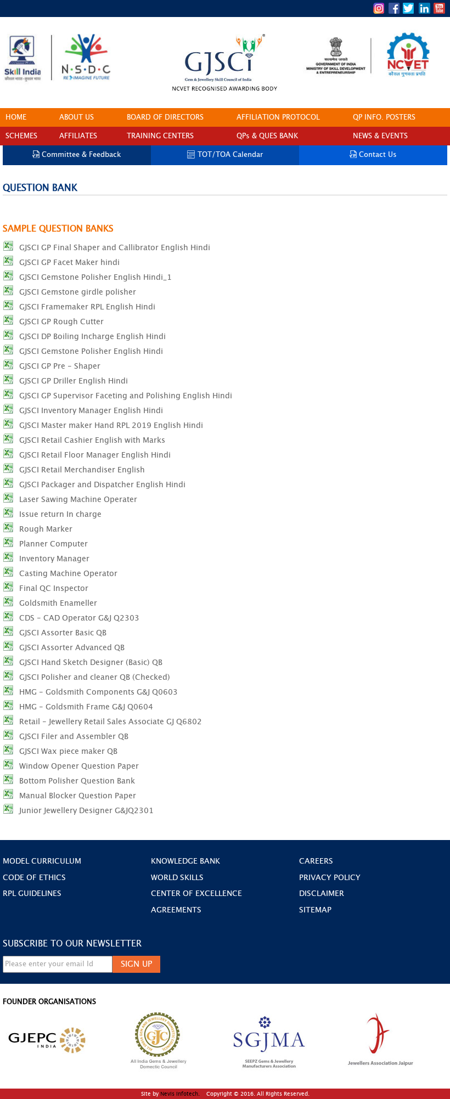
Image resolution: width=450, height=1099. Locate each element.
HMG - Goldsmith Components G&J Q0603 (98, 692)
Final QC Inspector (53, 588)
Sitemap (315, 910)
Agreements (176, 910)
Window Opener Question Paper (79, 766)
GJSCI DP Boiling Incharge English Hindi (92, 336)
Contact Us (378, 155)
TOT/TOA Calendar (230, 155)
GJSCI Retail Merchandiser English (82, 470)
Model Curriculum (42, 861)
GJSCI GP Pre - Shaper (59, 366)
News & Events (380, 136)
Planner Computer (53, 544)
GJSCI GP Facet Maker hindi (69, 262)
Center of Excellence (196, 894)
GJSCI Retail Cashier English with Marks (92, 440)
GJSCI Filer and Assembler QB (73, 736)
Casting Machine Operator (68, 574)
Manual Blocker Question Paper (77, 796)
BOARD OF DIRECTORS (165, 117)
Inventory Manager (54, 559)
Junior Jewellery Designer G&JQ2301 (86, 811)
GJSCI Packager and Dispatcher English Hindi (102, 485)
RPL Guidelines (32, 894)
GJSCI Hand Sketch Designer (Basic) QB (90, 662)
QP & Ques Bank (267, 136)
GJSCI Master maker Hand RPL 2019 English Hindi (111, 425)
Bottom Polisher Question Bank (77, 781)
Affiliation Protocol (278, 117)
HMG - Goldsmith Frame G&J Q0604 (86, 707)
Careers (316, 861)
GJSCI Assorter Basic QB (62, 633)
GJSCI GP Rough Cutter (61, 322)
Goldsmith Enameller (58, 603)
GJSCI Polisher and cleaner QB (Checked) (94, 677)
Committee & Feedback (81, 155)
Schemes (21, 136)
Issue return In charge (60, 514)
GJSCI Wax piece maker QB (68, 751)
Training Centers (160, 136)
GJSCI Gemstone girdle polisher (77, 292)
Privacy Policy (330, 878)
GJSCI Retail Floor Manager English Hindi (95, 455)
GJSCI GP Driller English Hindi (73, 381)
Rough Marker (45, 529)
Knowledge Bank (185, 861)
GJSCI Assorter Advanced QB (72, 648)
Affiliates (78, 136)
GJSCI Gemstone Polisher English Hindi (91, 351)
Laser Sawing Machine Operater (78, 499)
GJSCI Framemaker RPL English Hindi (87, 307)
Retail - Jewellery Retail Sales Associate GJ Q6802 (110, 722)
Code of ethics (34, 878)
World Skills (177, 878)
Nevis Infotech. (180, 1094)
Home (15, 117)
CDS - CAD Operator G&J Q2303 (79, 618)
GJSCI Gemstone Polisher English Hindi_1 (95, 277)
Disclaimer (321, 894)
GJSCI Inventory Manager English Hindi (91, 411)
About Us (76, 117)
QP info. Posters (384, 117)
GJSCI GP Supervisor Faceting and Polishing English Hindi (125, 396)
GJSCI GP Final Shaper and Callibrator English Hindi (114, 248)
